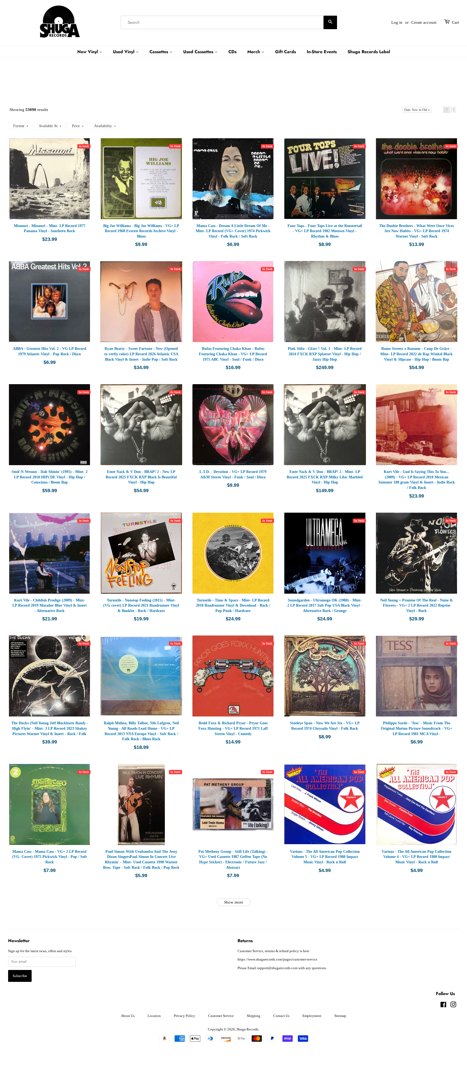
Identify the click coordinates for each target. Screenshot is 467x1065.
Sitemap (340, 1016)
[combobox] (229, 22)
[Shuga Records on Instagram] (453, 1006)
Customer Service (221, 1016)
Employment (311, 1016)
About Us (128, 1016)
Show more (233, 902)
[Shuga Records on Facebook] (443, 1006)
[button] (446, 110)
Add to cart (52, 184)
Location (154, 1016)
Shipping (253, 1016)
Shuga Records (247, 1029)
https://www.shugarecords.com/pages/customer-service (277, 959)
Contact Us (281, 1016)
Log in (396, 22)
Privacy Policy (184, 1016)
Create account (423, 22)
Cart (455, 22)
